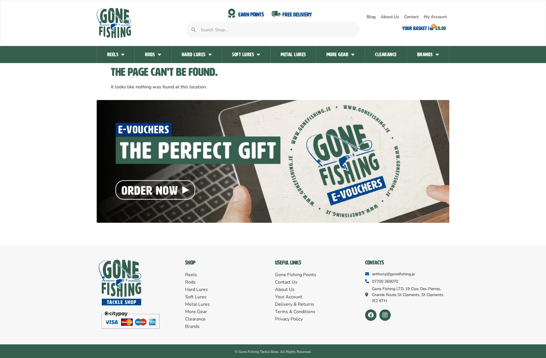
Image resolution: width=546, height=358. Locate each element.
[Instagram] (385, 315)
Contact (411, 17)
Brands (425, 54)
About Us (390, 17)
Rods (150, 54)
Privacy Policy (289, 319)
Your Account (288, 297)
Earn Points (251, 14)
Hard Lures (194, 54)
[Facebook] (371, 315)
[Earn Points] (232, 13)
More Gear (337, 54)
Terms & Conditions (295, 312)
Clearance (386, 54)
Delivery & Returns (294, 304)
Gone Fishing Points (295, 275)
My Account (435, 17)
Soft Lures (243, 54)
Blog (371, 17)
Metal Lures (293, 54)
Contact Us (286, 282)
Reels (113, 54)
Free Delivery (297, 14)
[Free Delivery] (276, 13)
